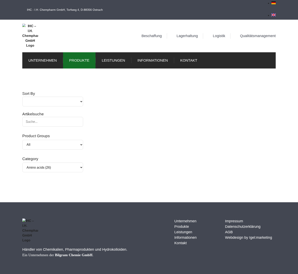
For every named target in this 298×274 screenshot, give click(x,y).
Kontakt (188, 60)
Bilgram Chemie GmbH (73, 255)
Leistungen (113, 60)
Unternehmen (42, 60)
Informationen (152, 60)
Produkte (79, 60)
